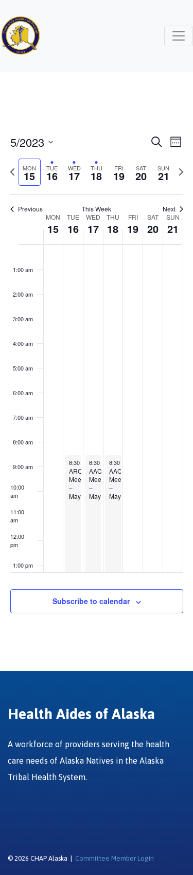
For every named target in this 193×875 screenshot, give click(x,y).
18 (112, 228)
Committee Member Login (114, 858)
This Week (96, 209)
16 (73, 228)
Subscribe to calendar (91, 601)
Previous (30, 209)
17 (93, 228)
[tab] (30, 172)
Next (169, 209)
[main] (96, 386)
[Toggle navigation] (178, 36)
